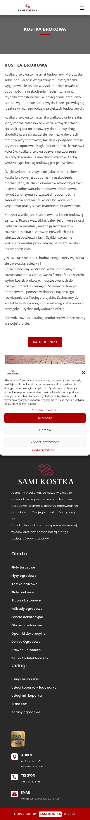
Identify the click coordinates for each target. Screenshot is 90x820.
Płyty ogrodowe (23, 576)
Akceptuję (45, 418)
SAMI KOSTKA (50, 814)
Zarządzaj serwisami (44, 410)
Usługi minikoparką (26, 695)
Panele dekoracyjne (27, 617)
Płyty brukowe (22, 592)
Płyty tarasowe (23, 567)
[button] (83, 372)
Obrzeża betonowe (26, 625)
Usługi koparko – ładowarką (34, 687)
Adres (26, 755)
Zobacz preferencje (45, 442)
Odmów (45, 430)
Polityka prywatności (43, 449)
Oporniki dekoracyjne (28, 633)
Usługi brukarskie (25, 679)
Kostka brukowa (24, 584)
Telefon (28, 775)
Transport (19, 704)
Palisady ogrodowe (26, 608)
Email (25, 792)
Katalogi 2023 (45, 342)
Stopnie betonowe (26, 600)
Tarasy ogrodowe (25, 712)
